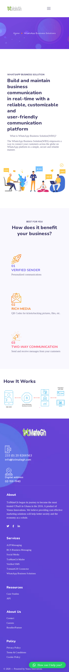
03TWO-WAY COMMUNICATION (34, 345)
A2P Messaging (14, 545)
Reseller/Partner (14, 627)
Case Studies (13, 593)
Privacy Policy (14, 647)
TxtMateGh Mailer (16, 559)
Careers (10, 623)
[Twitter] (8, 526)
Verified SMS (13, 564)
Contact (10, 618)
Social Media (13, 554)
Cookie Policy (13, 657)
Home (16, 33)
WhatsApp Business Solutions (21, 573)
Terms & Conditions (16, 652)
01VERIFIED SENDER (25, 268)
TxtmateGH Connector (18, 568)
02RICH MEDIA (21, 306)
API (9, 598)
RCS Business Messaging (19, 550)
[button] (47, 665)
